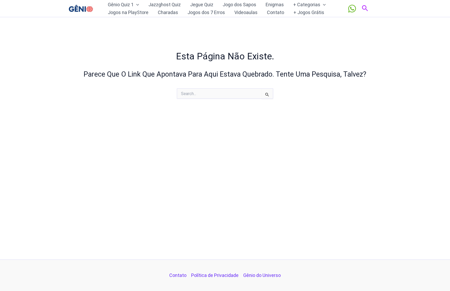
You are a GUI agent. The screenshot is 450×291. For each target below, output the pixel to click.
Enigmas (275, 4)
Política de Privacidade (215, 275)
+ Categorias (306, 4)
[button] (136, 5)
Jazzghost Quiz (164, 4)
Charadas (168, 12)
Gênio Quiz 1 (121, 4)
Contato (275, 12)
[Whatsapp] (352, 8)
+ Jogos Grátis (308, 12)
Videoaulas (246, 12)
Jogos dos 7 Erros (206, 12)
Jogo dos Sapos (239, 4)
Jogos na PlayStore (128, 12)
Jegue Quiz (201, 4)
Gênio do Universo (262, 275)
